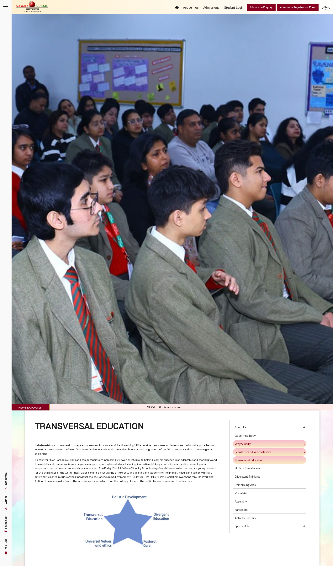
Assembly (241, 501)
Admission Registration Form (297, 7)
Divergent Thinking (247, 476)
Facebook (5, 523)
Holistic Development (249, 468)
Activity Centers (245, 518)
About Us (240, 427)
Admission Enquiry (261, 7)
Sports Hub (242, 526)
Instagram (5, 479)
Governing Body (245, 435)
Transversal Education (249, 460)
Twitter (5, 501)
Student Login (234, 7)
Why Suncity (243, 444)
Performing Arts (245, 484)
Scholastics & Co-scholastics (253, 452)
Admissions (211, 7)
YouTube (5, 544)
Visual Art (241, 493)
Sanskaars (241, 509)
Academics (190, 7)
